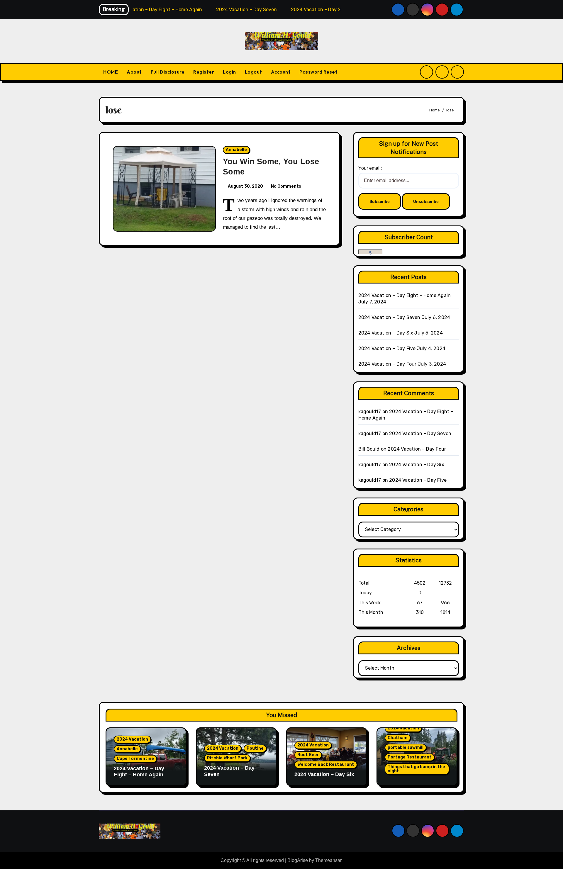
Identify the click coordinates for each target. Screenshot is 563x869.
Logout (253, 72)
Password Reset (318, 72)
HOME (110, 72)
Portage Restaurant (410, 757)
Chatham (398, 737)
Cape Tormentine (135, 758)
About (134, 72)
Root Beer (308, 754)
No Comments (286, 186)
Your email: (370, 168)
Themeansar (328, 860)
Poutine (255, 748)
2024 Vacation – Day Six (385, 333)
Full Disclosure (168, 72)
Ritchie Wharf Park (227, 758)
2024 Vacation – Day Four (387, 364)
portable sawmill (405, 747)
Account (281, 72)
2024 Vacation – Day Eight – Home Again (404, 295)
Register (203, 72)
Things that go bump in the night (416, 768)
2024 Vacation (132, 739)
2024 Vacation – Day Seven (389, 317)
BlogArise (297, 860)
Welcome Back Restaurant (325, 764)
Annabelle (236, 149)
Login (229, 72)
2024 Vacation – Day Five (387, 348)
